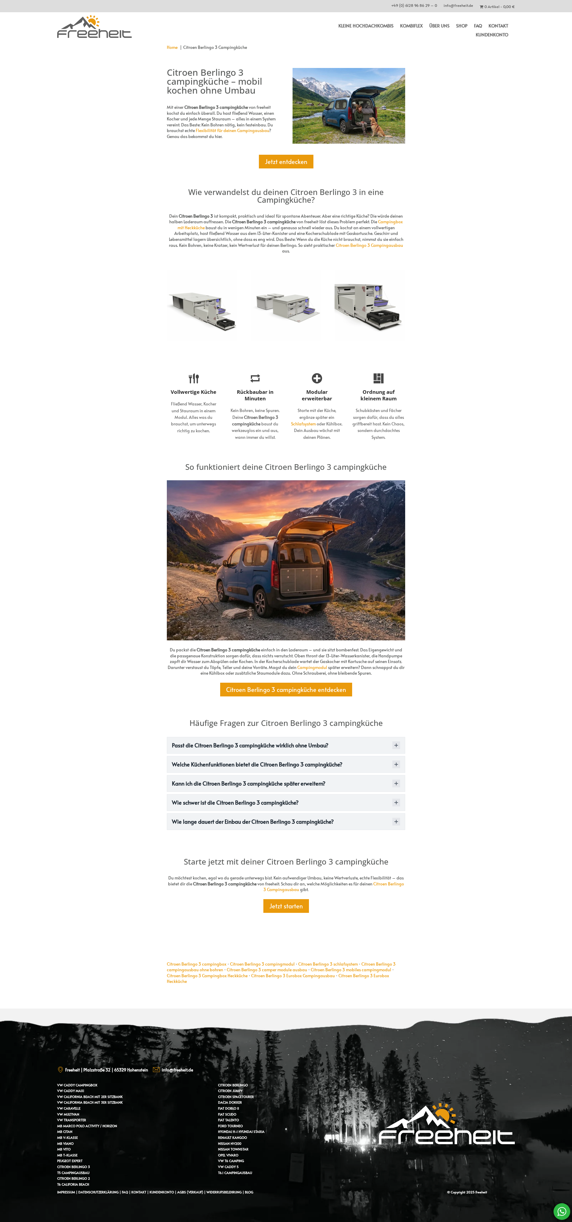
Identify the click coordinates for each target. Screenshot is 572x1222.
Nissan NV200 (229, 1143)
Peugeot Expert (70, 1161)
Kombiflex (411, 26)
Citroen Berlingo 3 (73, 1166)
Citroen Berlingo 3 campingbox (196, 964)
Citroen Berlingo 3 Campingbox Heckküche (207, 975)
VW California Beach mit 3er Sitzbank (90, 1102)
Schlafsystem (303, 424)
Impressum (66, 1192)
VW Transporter (71, 1120)
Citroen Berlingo (233, 1085)
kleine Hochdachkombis (366, 26)
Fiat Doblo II (228, 1108)
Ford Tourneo (230, 1126)
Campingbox (86, 1085)
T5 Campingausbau (73, 1172)
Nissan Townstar (233, 1149)
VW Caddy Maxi (70, 1090)
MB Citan (64, 1131)
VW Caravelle (68, 1108)
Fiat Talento (228, 1120)
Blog (249, 1192)
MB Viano (65, 1143)
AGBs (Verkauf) (190, 1192)
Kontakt (498, 26)
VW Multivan (68, 1114)
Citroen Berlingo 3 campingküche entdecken (286, 689)
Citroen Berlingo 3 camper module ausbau (267, 969)
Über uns (439, 26)
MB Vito (64, 1149)
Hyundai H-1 (228, 1131)
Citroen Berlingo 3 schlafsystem (328, 964)
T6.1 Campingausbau (235, 1172)
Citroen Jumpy (230, 1090)
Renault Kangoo (232, 1137)
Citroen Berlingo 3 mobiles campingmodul (351, 969)
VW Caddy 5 (228, 1166)
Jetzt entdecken (286, 161)
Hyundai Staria (252, 1131)
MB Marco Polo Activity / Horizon (87, 1126)
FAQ (478, 26)
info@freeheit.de (458, 6)
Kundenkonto (492, 35)
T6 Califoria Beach (73, 1184)
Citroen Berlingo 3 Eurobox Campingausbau (293, 975)
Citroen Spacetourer (236, 1096)
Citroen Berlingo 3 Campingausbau (369, 245)
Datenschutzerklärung (98, 1192)
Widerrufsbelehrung (224, 1192)
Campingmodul (312, 667)
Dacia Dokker (230, 1102)
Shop (461, 26)
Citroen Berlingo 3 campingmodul (262, 964)
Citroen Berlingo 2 (73, 1178)
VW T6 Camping (231, 1161)
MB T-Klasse (67, 1155)
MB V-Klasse (67, 1137)
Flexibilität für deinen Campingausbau (232, 130)
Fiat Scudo (227, 1114)
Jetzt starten (286, 906)
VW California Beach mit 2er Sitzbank (90, 1096)
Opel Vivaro (228, 1155)
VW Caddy (66, 1085)
